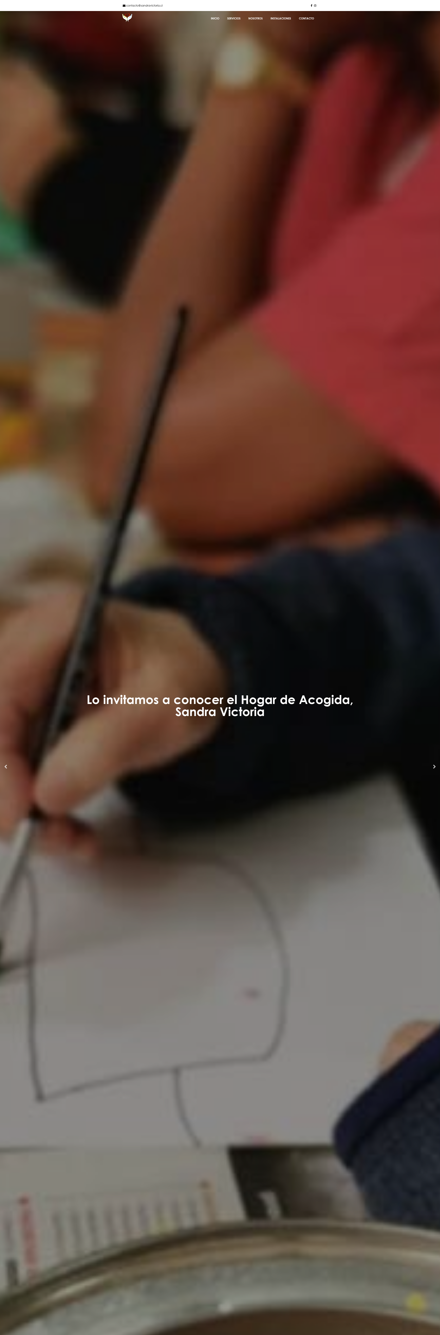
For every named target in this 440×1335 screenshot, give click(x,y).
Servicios (233, 18)
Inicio (215, 18)
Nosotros (255, 18)
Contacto (306, 18)
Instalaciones (281, 18)
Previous (5, 766)
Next (434, 766)
